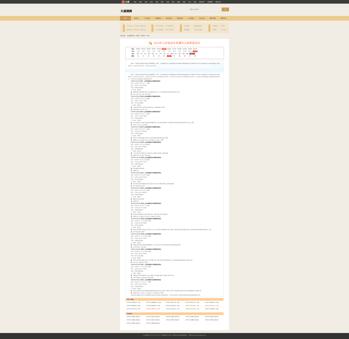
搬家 (187, 53)
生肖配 (223, 26)
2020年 (138, 49)
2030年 (190, 49)
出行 (141, 53)
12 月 (195, 51)
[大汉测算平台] (126, 2)
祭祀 (149, 53)
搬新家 (172, 53)
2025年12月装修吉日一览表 (153, 305)
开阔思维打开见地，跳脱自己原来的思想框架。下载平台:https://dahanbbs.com (184, 335)
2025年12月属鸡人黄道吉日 (212, 320)
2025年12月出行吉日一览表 (133, 309)
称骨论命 (143, 26)
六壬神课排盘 (159, 29)
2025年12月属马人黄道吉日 (153, 320)
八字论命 (147, 18)
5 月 (159, 51)
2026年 (169, 49)
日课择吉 (158, 18)
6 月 (164, 51)
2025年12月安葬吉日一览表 (212, 309)
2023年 (154, 49)
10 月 (184, 51)
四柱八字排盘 (169, 29)
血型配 (214, 29)
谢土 (176, 53)
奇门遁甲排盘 (169, 26)
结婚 (153, 53)
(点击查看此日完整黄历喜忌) (152, 81)
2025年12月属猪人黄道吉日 (153, 323)
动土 (145, 53)
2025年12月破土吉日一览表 (172, 302)
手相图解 (186, 26)
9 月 (179, 51)
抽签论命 (129, 29)
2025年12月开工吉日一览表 (192, 309)
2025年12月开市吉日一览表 (192, 305)
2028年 (179, 49)
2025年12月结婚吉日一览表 (172, 309)
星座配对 (215, 26)
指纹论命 (143, 29)
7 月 (169, 51)
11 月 (189, 51)
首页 (125, 18)
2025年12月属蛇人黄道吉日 (133, 320)
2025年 (143, 35)
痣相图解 (186, 29)
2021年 (143, 49)
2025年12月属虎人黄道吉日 (172, 316)
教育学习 (223, 18)
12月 (148, 35)
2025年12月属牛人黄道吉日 (153, 316)
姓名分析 (169, 18)
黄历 (138, 35)
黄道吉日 (192, 53)
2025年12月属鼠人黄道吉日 (133, 316)
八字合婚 (223, 29)
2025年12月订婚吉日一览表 (172, 305)
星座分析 (180, 18)
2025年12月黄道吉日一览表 (133, 302)
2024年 (159, 49)
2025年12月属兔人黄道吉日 (192, 316)
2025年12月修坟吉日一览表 (212, 302)
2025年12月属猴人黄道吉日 (192, 320)
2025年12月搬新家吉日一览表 (153, 302)
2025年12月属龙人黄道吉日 (212, 316)
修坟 (180, 53)
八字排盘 (191, 18)
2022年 (148, 49)
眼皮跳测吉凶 (198, 26)
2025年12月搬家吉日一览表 (133, 305)
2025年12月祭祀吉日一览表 (153, 309)
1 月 (138, 51)
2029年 (185, 49)
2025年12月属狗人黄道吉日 (133, 323)
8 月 (174, 51)
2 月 (143, 51)
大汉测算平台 (131, 35)
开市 (161, 53)
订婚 (164, 53)
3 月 (148, 51)
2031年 (195, 49)
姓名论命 (136, 29)
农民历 (136, 18)
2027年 (174, 49)
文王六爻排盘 (159, 26)
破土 (168, 53)
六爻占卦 (202, 18)
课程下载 (213, 18)
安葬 (138, 53)
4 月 (154, 51)
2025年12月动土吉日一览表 (212, 305)
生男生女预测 (198, 29)
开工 (157, 53)
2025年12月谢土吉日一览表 (192, 302)
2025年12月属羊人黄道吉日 (172, 320)
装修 (183, 53)
